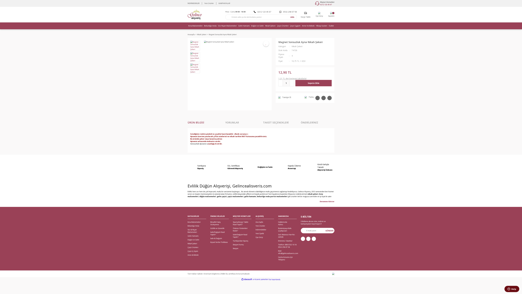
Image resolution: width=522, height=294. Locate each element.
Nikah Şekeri (297, 46)
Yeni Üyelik (260, 233)
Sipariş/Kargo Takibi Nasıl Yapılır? (240, 223)
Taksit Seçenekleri (276, 122)
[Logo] (195, 14)
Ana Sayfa (259, 222)
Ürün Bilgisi (196, 122)
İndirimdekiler (261, 230)
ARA (292, 17)
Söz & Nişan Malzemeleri (192, 231)
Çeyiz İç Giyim (193, 251)
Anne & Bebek (193, 255)
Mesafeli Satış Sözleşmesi (215, 223)
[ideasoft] (246, 279)
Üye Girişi (259, 237)
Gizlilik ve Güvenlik (217, 228)
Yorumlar (232, 122)
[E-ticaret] (261, 279)
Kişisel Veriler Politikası (219, 242)
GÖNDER (329, 230)
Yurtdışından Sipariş (240, 241)
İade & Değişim (216, 238)
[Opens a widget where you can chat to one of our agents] (511, 289)
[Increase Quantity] (292, 83)
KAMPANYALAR (224, 3)
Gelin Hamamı (193, 236)
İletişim (235, 248)
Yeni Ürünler (209, 3)
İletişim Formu (238, 245)
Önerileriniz (309, 122)
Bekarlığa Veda (193, 226)
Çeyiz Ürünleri (193, 247)
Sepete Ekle (313, 83)
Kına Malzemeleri (194, 222)
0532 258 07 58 (284, 247)
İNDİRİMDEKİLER (194, 3)
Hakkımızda (282, 222)
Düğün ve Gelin (193, 240)
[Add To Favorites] (266, 43)
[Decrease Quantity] (281, 83)
